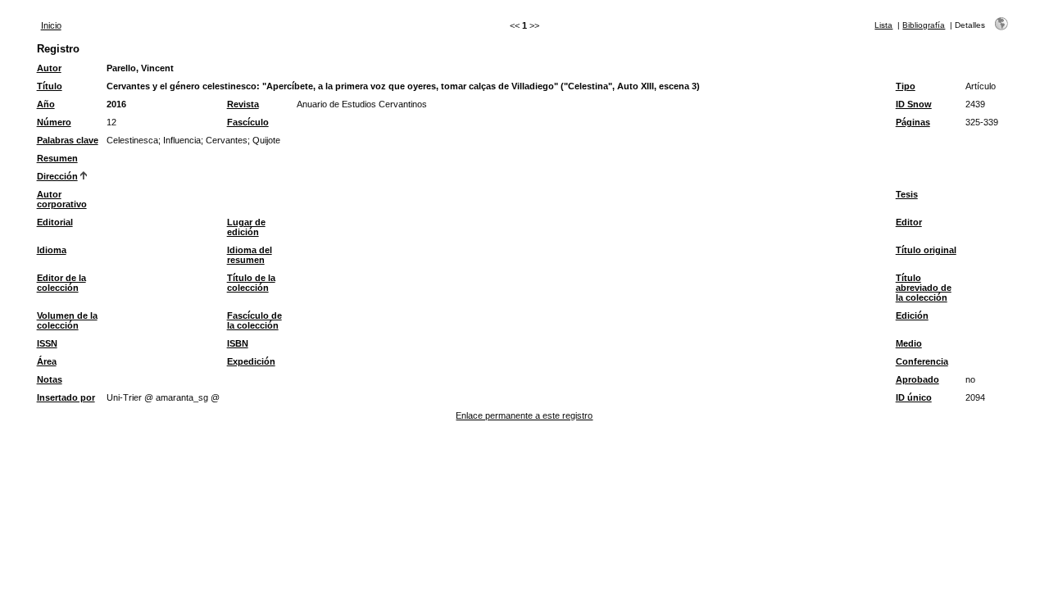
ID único (914, 397)
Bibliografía (923, 25)
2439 (975, 104)
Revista (243, 104)
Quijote (266, 140)
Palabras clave (67, 140)
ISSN (47, 343)
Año (46, 104)
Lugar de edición (246, 227)
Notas (49, 379)
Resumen (57, 158)
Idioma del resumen (249, 255)
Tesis (907, 194)
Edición (912, 315)
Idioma (51, 250)
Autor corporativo (62, 199)
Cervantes (226, 140)
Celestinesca (132, 140)
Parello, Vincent (140, 68)
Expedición (251, 361)
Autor (49, 68)
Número (54, 122)
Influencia (182, 140)
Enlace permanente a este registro (524, 415)
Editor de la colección (61, 283)
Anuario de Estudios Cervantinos (362, 104)
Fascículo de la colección (254, 320)
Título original (926, 250)
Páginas (913, 122)
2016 (116, 104)
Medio (909, 343)
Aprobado (917, 379)
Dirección (57, 176)
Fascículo (248, 122)
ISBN (237, 343)
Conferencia (922, 361)
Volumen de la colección (67, 320)
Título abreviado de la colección (923, 287)
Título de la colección (251, 283)
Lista (883, 25)
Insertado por (66, 397)
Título (49, 86)
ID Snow (914, 104)
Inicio (51, 25)
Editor (909, 222)
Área (47, 361)
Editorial (55, 222)
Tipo (905, 86)
